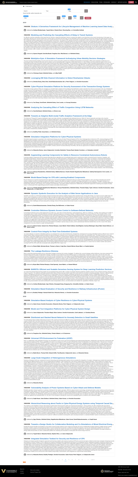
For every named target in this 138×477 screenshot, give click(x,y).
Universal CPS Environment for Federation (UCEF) (51, 338)
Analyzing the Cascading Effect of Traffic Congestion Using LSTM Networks (62, 107)
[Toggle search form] (136, 2)
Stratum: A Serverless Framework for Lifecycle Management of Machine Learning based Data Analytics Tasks (75, 26)
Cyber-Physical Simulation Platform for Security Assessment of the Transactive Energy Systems (70, 86)
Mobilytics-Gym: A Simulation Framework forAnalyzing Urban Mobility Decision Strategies (68, 58)
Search (25, 11)
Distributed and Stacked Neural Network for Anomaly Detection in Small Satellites (64, 317)
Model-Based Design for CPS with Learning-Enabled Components (58, 177)
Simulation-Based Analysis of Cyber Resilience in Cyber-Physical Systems (61, 300)
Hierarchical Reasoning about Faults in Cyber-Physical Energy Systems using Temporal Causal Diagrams (74, 403)
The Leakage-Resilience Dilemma (44, 251)
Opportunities (122, 2)
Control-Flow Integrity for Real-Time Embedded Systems (54, 231)
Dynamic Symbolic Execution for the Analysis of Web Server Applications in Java (64, 193)
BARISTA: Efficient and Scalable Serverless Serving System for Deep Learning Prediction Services (71, 269)
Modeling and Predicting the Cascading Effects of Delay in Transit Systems (62, 35)
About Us (22, 469)
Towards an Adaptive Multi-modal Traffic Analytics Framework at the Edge (61, 116)
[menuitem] (100, 3)
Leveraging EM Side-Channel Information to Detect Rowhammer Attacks (60, 78)
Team (100, 2)
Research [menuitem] (87, 2)
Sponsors (106, 2)
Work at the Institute (34, 470)
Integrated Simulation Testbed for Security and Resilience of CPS (58, 439)
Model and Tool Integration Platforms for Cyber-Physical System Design (60, 309)
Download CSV (24, 462)
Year (47, 11)
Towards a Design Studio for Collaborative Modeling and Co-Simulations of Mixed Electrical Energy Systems (75, 424)
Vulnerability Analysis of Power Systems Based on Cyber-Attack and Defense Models (66, 388)
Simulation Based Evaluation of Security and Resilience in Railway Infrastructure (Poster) (67, 289)
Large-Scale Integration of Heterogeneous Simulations (53, 358)
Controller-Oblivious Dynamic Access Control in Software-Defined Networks (62, 210)
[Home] (23, 6)
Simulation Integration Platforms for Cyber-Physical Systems (56, 137)
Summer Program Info (35, 472)
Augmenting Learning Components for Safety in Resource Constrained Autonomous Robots (69, 155)
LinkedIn (22, 473)
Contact (114, 2)
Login (131, 2)
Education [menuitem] (94, 2)
